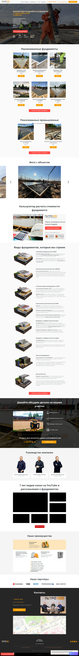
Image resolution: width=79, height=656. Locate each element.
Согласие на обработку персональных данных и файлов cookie (53, 647)
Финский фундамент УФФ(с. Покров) (58, 100)
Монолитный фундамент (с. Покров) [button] (39, 100)
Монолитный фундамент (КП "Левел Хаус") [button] (39, 71)
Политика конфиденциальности (25, 647)
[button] (73, 2)
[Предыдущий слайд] (10, 182)
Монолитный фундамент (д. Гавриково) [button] (21, 100)
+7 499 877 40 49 (51, 2)
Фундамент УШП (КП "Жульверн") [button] (21, 71)
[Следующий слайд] (68, 182)
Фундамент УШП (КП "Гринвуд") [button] (57, 71)
